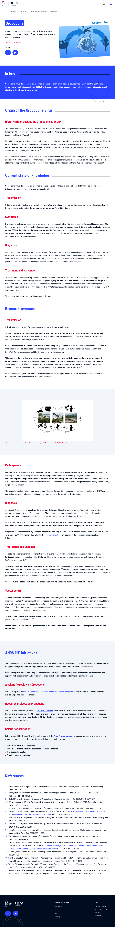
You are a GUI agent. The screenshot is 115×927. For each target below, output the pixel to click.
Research (23, 11)
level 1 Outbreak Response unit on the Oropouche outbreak (47, 692)
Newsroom (58, 906)
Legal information (100, 906)
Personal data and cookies (101, 911)
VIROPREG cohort (45, 711)
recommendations (54, 535)
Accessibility (99, 915)
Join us (57, 913)
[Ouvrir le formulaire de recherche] (104, 4)
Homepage (12, 11)
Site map (57, 917)
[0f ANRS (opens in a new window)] (8, 913)
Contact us (58, 910)
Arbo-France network (63, 736)
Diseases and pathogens (38, 11)
